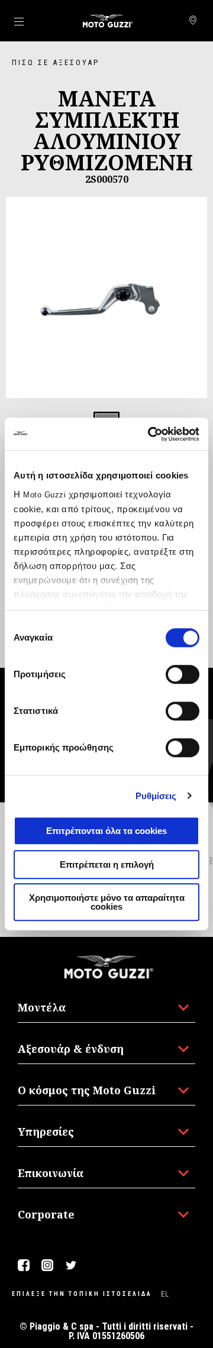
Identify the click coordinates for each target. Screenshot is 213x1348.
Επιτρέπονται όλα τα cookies (106, 831)
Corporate (46, 1214)
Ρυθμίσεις (156, 796)
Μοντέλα (42, 1007)
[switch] (182, 674)
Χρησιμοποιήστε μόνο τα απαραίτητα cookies (107, 902)
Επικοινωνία (50, 1173)
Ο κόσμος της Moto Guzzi (87, 1090)
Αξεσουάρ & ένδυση (71, 1049)
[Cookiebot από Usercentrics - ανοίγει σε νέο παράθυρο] (150, 434)
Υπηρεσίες (46, 1131)
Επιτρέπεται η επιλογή (107, 864)
